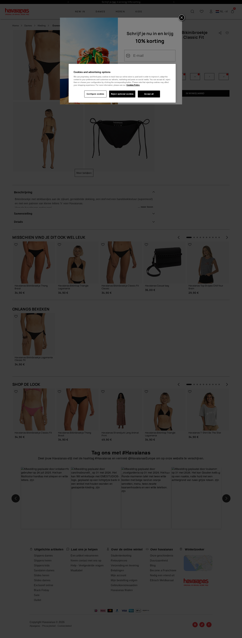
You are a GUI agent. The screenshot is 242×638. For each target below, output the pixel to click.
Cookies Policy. (133, 85)
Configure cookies (95, 94)
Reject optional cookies (122, 94)
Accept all (149, 94)
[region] (122, 83)
